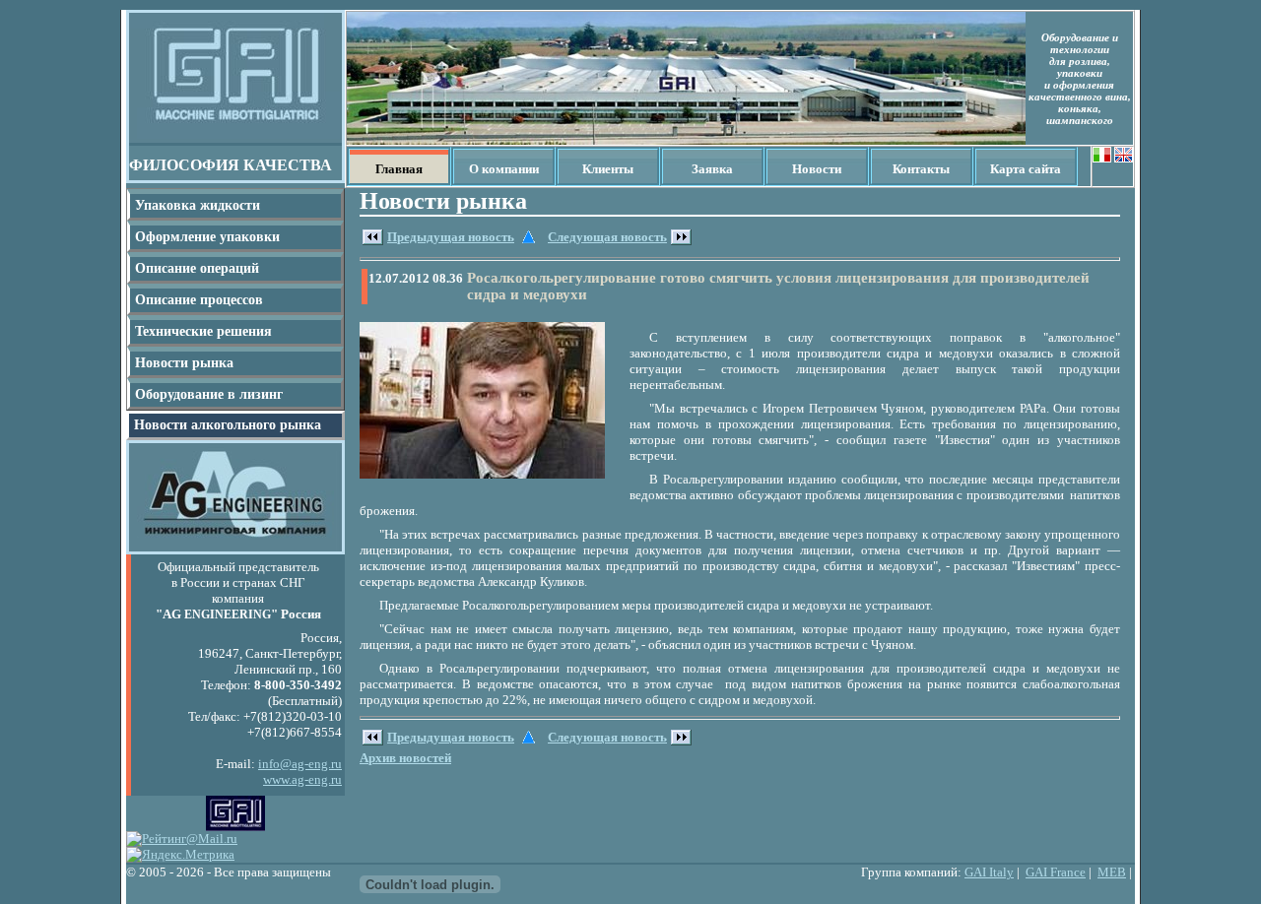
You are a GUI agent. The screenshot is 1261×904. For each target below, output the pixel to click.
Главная (399, 168)
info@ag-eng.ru (300, 763)
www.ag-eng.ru (302, 779)
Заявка (712, 168)
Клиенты (607, 168)
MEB (1111, 872)
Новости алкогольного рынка (227, 425)
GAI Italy (989, 872)
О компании (504, 168)
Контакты (921, 168)
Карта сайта (1025, 168)
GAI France (1056, 872)
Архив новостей (405, 757)
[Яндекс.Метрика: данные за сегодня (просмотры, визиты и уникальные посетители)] (180, 855)
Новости (816, 168)
